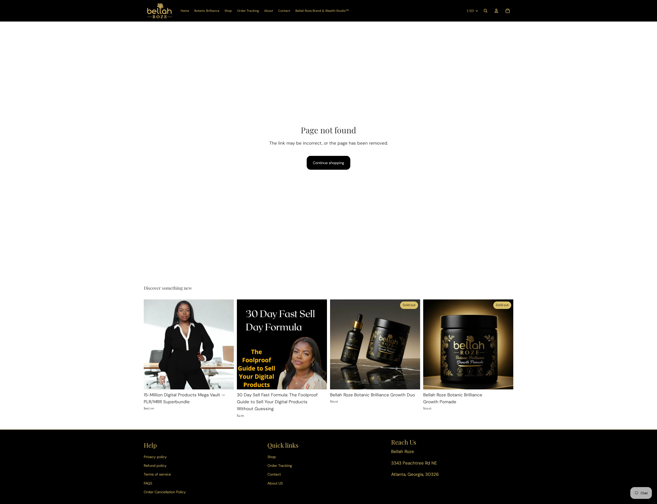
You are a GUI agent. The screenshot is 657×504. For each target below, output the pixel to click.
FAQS (148, 483)
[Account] (496, 10)
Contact (274, 474)
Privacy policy (155, 457)
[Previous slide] (337, 344)
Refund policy (155, 465)
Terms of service (157, 474)
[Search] (485, 10)
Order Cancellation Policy (165, 492)
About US (275, 483)
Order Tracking (279, 465)
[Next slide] (412, 344)
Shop (271, 457)
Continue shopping (328, 162)
